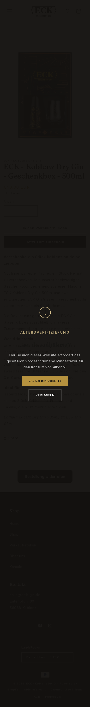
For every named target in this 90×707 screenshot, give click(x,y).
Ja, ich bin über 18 (45, 380)
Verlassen (45, 395)
